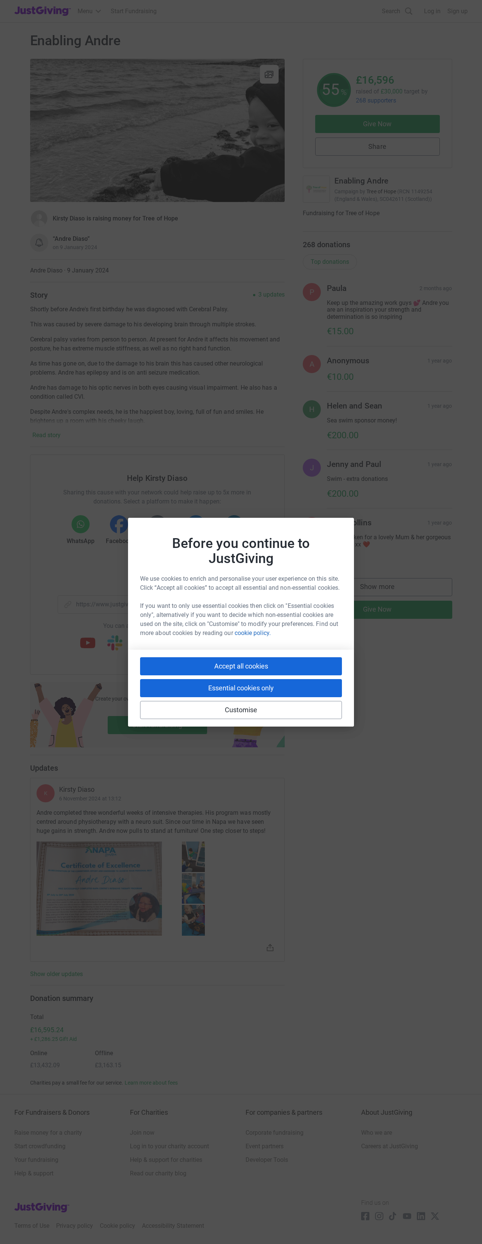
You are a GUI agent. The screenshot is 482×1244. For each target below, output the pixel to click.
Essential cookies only (241, 688)
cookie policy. (253, 633)
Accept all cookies (241, 666)
